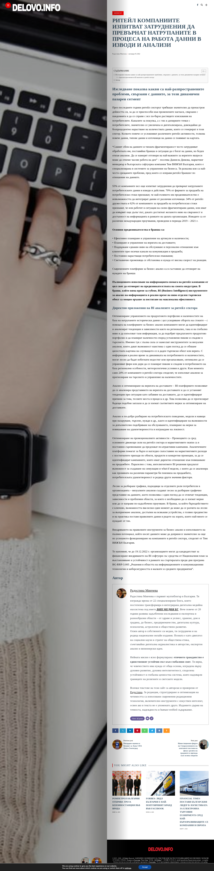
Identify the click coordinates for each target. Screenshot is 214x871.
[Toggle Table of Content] (202, 71)
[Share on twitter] (123, 730)
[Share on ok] (166, 730)
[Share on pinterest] (137, 730)
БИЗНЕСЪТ (118, 13)
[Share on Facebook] (115, 730)
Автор (117, 80)
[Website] (151, 718)
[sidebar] (206, 5)
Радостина (136, 692)
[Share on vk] (159, 730)
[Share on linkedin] (130, 730)
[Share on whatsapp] (145, 730)
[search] (202, 5)
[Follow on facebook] (197, 5)
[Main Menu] (8, 5)
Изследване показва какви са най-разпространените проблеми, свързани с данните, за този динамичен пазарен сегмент (160, 75)
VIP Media (157, 860)
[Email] (147, 718)
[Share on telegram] (152, 730)
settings (128, 868)
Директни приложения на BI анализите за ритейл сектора (136, 77)
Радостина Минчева (119, 54)
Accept (145, 867)
